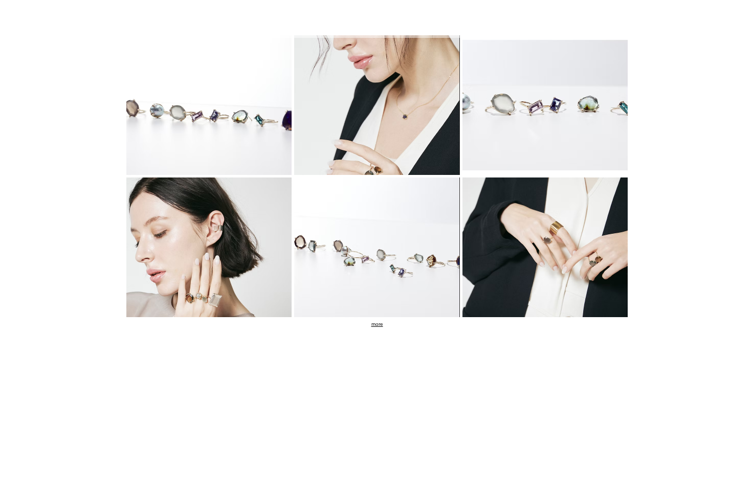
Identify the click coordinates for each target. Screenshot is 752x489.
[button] (209, 105)
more (377, 324)
